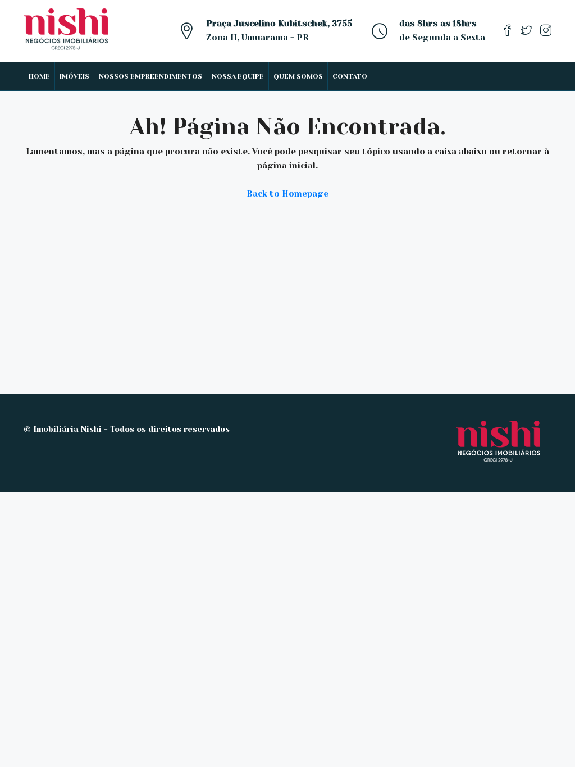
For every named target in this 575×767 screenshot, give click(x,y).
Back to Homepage (287, 194)
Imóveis (74, 76)
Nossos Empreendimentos (150, 76)
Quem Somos (298, 76)
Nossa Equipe (238, 76)
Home (39, 76)
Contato (349, 76)
